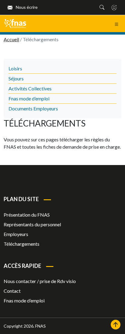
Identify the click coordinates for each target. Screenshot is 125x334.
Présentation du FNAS (27, 215)
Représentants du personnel (32, 224)
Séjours (16, 78)
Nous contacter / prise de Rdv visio (40, 281)
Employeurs (16, 234)
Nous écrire (26, 7)
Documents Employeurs (33, 108)
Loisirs (15, 68)
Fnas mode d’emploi (28, 98)
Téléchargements (21, 244)
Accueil (11, 39)
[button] (102, 7)
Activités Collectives (30, 88)
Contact (12, 291)
